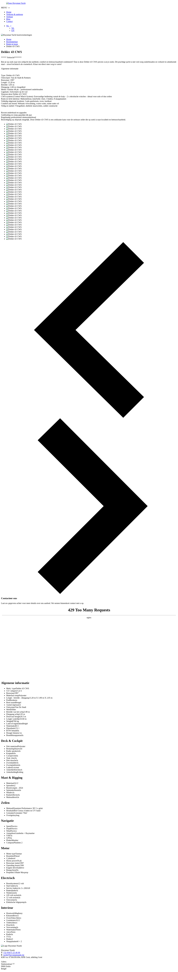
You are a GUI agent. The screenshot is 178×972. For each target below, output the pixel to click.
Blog (8, 19)
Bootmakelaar (12, 42)
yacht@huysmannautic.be (13, 955)
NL (8, 26)
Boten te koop (12, 44)
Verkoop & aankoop (14, 14)
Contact (9, 21)
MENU (4, 8)
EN (12, 30)
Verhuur (9, 17)
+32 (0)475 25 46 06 (11, 952)
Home (8, 12)
